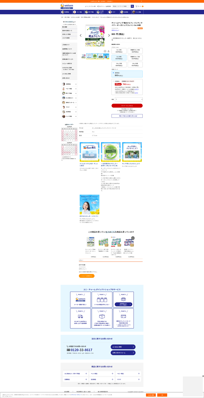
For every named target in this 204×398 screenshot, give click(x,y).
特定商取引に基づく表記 (83, 392)
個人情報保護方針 (103, 392)
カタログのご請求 (68, 68)
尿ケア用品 (67, 17)
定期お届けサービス (67, 59)
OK (162, 395)
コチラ (136, 89)
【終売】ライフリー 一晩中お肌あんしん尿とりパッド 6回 (129, 251)
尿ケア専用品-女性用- (86, 17)
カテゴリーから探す (75, 17)
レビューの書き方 (67, 63)
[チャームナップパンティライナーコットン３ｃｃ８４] (94, 35)
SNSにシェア (108, 51)
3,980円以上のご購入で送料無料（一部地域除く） (102, 1)
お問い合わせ (65, 78)
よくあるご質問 (66, 74)
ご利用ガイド (65, 44)
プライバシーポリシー (76, 394)
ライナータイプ (95, 17)
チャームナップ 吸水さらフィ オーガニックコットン (90, 251)
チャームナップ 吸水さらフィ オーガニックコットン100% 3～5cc (114, 17)
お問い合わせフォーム (119, 353)
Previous (63, 1)
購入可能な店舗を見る (127, 116)
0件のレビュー (115, 30)
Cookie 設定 (151, 395)
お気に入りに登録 (105, 51)
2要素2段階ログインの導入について (69, 54)
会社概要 (66, 392)
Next (141, 1)
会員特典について (67, 49)
